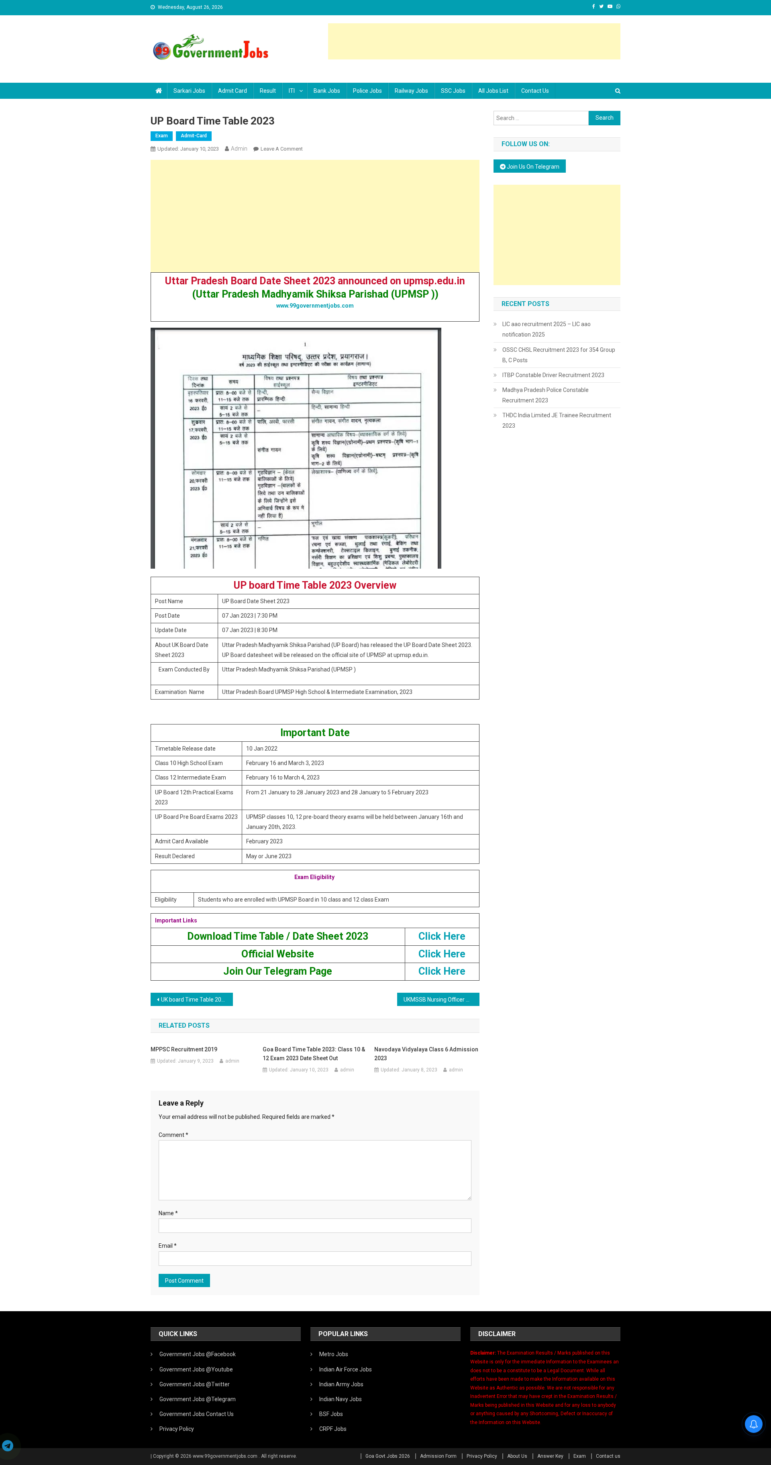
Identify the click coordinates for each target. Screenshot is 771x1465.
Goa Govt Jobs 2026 (387, 1456)
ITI (292, 91)
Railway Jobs (411, 91)
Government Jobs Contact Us (196, 1414)
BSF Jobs (331, 1414)
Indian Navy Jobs (340, 1399)
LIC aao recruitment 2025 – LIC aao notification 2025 (546, 329)
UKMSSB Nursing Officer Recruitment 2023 (441, 999)
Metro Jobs (333, 1354)
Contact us (535, 91)
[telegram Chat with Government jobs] (7, 1446)
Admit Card (232, 91)
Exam (161, 136)
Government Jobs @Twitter (194, 1384)
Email (168, 1246)
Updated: (188, 149)
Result (268, 91)
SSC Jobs (453, 91)
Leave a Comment (282, 149)
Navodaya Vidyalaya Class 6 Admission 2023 (426, 1053)
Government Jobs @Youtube (196, 1369)
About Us (517, 1456)
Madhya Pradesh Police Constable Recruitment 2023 (545, 395)
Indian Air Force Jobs (345, 1369)
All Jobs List (493, 91)
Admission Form (438, 1456)
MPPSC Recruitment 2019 (184, 1049)
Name (168, 1213)
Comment (173, 1135)
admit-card (194, 136)
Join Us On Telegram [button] (532, 166)
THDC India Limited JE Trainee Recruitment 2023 (556, 420)
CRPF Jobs (333, 1429)
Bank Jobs (327, 91)
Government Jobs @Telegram (197, 1399)
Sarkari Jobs (189, 91)
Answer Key (550, 1456)
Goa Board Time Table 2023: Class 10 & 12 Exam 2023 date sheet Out (314, 1053)
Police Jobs (367, 91)
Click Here (441, 936)
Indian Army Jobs (341, 1384)
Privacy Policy (176, 1429)
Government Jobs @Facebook (197, 1354)
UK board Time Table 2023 (194, 999)
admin (239, 148)
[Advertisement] (474, 41)
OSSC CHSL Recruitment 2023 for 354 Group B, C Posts (558, 355)
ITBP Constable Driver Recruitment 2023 (553, 375)
